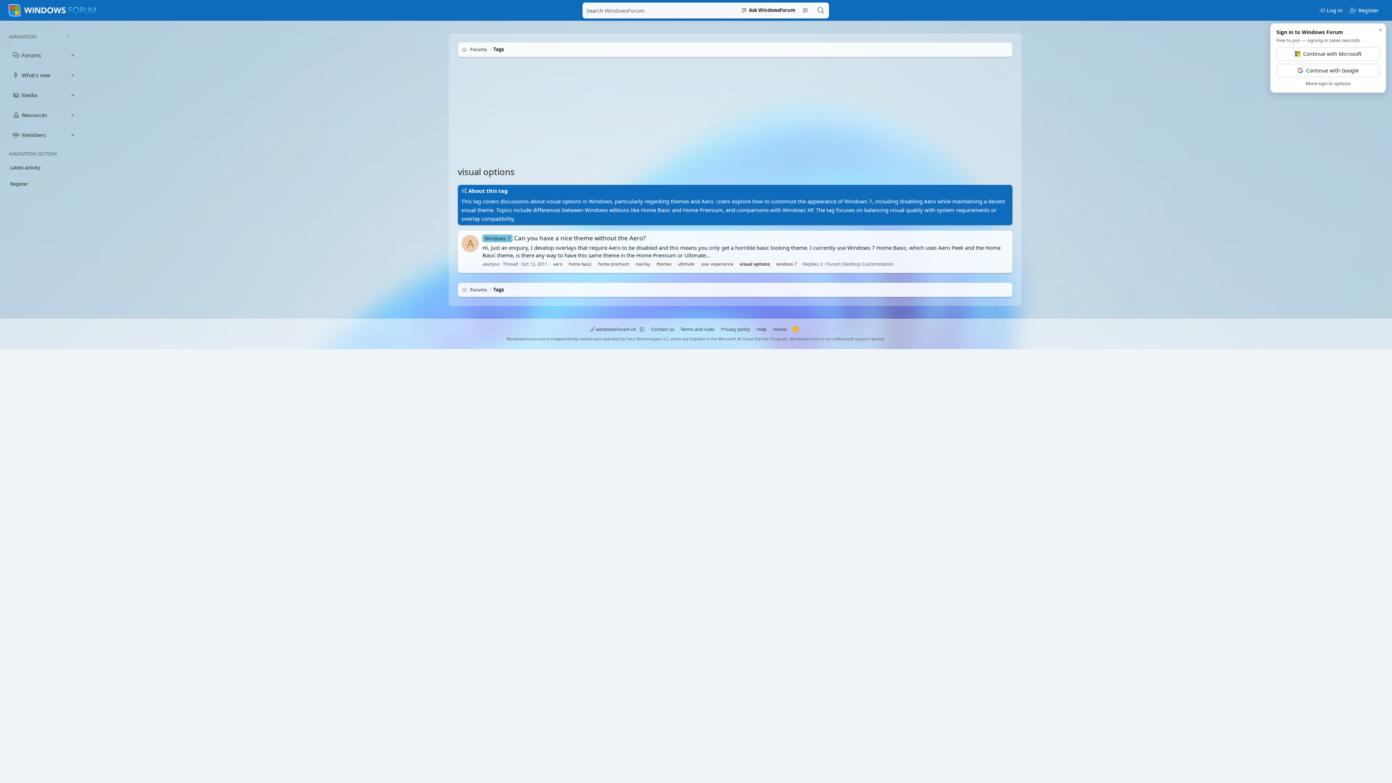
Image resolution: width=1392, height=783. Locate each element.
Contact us (662, 329)
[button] (72, 55)
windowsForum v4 (616, 329)
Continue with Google (1332, 70)
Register (19, 184)
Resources (34, 115)
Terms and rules (697, 329)
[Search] (821, 10)
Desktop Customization (868, 264)
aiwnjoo (491, 264)
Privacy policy (735, 329)
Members (34, 134)
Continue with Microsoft (1332, 53)
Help (762, 329)
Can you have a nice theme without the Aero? (565, 238)
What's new (36, 75)
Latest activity (25, 167)
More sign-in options (1328, 83)
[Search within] (805, 10)
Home (780, 329)
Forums (31, 55)
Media (29, 95)
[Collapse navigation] (68, 36)
